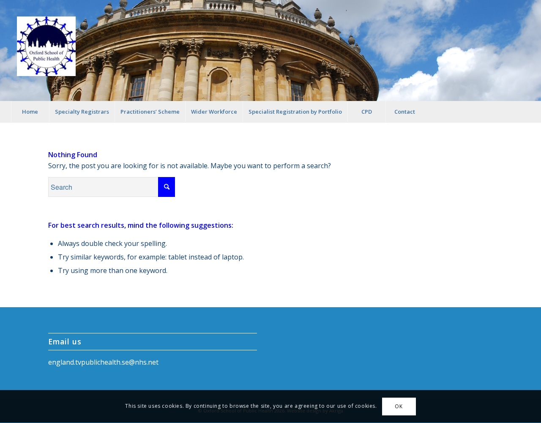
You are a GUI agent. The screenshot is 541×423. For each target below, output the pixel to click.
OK (398, 406)
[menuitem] (30, 111)
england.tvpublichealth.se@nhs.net (103, 362)
